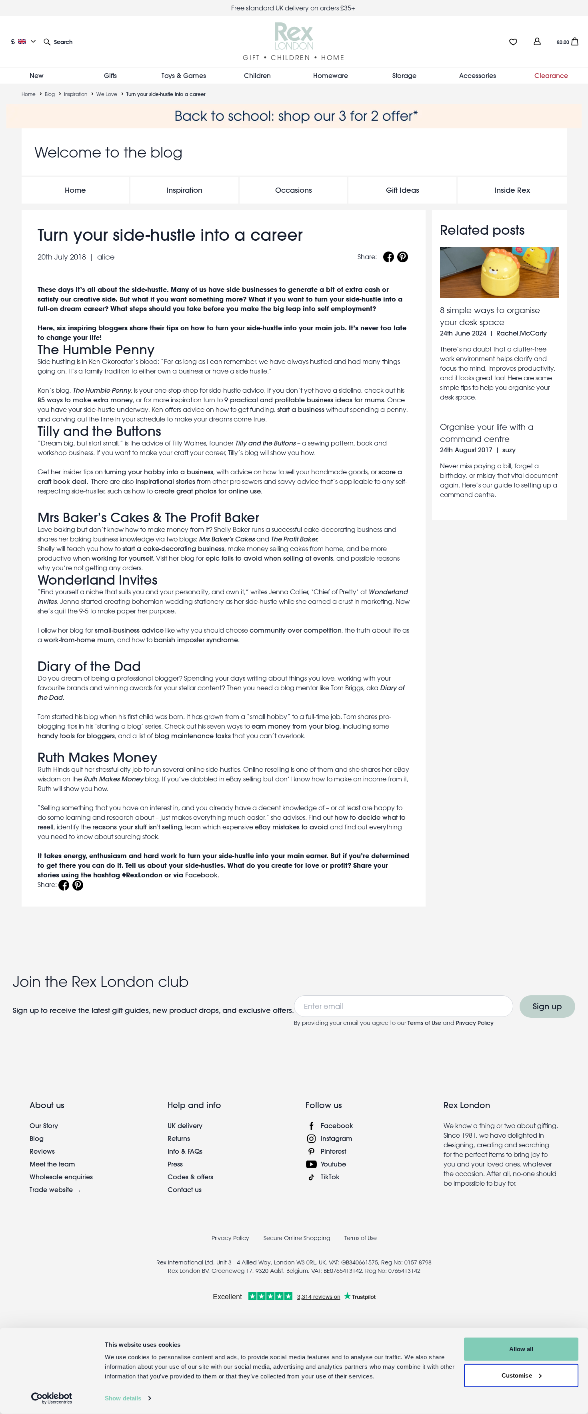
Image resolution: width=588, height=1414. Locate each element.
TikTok (330, 1176)
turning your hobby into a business (158, 471)
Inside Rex (512, 190)
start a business (300, 409)
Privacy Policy (475, 1023)
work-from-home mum (79, 639)
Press (175, 1164)
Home (29, 94)
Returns (179, 1138)
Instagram (336, 1138)
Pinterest (333, 1151)
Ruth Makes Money (97, 757)
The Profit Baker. (295, 539)
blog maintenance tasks (192, 735)
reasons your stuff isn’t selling (137, 827)
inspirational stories (164, 481)
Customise (517, 1375)
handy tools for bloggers (76, 735)
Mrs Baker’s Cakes (93, 517)
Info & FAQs (185, 1151)
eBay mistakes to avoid (292, 827)
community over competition (296, 630)
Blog (50, 94)
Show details (123, 1398)
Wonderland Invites (98, 580)
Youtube (333, 1164)
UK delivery (185, 1125)
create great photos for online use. (208, 491)
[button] (58, 41)
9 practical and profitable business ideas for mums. (305, 399)
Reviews (42, 1151)
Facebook (337, 1125)
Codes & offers (190, 1176)
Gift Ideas (402, 190)
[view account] (537, 41)
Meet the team (52, 1164)
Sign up (547, 1006)
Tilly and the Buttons (99, 431)
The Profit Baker (212, 517)
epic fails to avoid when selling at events (269, 558)
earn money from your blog (296, 726)
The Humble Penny (96, 349)
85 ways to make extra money (85, 399)
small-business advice (129, 630)
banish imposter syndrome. (197, 639)
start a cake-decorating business (173, 548)
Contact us (185, 1189)
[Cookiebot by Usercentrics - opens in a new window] (52, 1398)
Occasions (293, 190)
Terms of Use (424, 1023)
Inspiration (75, 94)
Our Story (44, 1125)
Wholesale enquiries (61, 1176)
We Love (106, 94)
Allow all (521, 1349)
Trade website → (55, 1189)
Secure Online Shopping (298, 1238)
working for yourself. (123, 558)
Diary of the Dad (89, 666)
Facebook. (202, 875)
